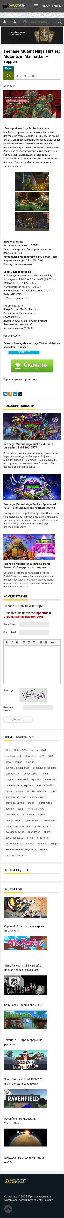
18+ (8, 750)
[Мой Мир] (15, 394)
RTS (50, 756)
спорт (47, 832)
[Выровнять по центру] (28, 642)
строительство (14, 843)
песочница (12, 814)
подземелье (31, 820)
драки (9, 791)
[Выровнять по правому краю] (34, 642)
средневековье (14, 837)
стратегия (42, 837)
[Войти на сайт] (4, 22)
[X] (20, 394)
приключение (41, 826)
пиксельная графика (33, 814)
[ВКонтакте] (5, 394)
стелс (30, 837)
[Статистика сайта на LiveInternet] (11, 1190)
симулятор (34, 832)
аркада (30, 762)
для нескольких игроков (19, 785)
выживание (12, 773)
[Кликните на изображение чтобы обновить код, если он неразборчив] (33, 700)
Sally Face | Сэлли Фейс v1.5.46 (23, 1005)
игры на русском (36, 791)
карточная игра (37, 797)
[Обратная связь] (25, 22)
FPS (16, 750)
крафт (21, 808)
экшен (43, 849)
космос (10, 808)
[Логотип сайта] (13, 6)
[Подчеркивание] (17, 642)
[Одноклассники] (10, 394)
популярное (48, 820)
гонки (44, 773)
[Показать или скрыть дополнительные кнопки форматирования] (52, 642)
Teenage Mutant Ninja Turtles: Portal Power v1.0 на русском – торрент (27, 565)
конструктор (45, 803)
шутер (53, 843)
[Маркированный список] (40, 642)
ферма (30, 843)
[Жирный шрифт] (6, 642)
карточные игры (15, 803)
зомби (19, 791)
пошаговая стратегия (18, 826)
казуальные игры (15, 797)
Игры (8, 68)
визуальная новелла (17, 767)
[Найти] (60, 21)
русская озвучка (15, 832)
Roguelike (30, 756)
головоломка (30, 773)
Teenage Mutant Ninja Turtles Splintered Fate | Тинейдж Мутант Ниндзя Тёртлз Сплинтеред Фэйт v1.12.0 (29, 508)
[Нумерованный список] (45, 642)
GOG (24, 750)
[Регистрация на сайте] (14, 22)
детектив (50, 779)
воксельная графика (44, 767)
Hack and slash (39, 750)
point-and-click (14, 756)
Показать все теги (16, 855)
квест (31, 803)
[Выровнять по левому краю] (23, 642)
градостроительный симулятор (23, 779)
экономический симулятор (21, 849)
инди (52, 791)
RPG (42, 756)
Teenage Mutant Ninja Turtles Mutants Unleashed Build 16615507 (28, 445)
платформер (13, 820)
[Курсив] (12, 642)
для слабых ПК (45, 785)
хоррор (42, 843)
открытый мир (36, 808)
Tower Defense (14, 762)
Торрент (24, 352)
